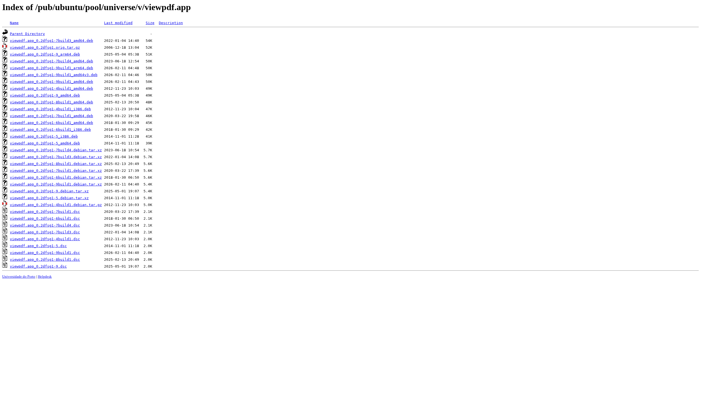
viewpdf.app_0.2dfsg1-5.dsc (38, 246)
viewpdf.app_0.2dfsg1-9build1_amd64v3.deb (53, 75)
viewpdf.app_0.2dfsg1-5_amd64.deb (45, 143)
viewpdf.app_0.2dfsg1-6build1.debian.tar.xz (56, 177)
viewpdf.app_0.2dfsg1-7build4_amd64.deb (51, 61)
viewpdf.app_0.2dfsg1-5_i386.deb (44, 136)
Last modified (118, 23)
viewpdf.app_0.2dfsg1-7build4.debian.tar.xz (56, 150)
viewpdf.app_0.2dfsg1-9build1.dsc (45, 253)
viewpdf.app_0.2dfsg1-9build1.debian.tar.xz (56, 184)
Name (14, 23)
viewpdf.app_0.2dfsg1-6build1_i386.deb (50, 130)
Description (171, 23)
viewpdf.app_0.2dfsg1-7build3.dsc (45, 232)
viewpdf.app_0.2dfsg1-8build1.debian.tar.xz (56, 164)
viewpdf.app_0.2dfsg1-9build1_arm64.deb (51, 68)
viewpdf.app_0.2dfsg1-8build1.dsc (45, 259)
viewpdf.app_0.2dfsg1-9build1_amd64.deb (51, 82)
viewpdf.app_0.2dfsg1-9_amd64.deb (45, 95)
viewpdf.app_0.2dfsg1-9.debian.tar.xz (49, 191)
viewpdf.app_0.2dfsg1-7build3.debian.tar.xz (56, 157)
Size (150, 23)
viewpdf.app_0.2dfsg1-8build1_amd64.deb (51, 102)
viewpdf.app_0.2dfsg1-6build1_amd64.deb (51, 123)
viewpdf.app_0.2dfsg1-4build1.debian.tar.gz (56, 205)
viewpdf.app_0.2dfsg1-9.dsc (38, 266)
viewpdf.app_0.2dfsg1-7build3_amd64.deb (51, 41)
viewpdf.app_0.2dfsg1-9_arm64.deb (45, 54)
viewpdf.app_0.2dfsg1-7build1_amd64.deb (51, 116)
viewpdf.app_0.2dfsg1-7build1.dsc (45, 212)
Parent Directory (27, 34)
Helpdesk (45, 276)
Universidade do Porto (18, 276)
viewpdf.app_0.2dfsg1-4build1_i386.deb (50, 109)
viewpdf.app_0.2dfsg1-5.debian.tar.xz (49, 198)
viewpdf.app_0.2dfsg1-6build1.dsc (45, 218)
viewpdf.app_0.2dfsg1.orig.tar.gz (45, 47)
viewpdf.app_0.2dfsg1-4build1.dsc (45, 239)
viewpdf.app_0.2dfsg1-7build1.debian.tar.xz (56, 171)
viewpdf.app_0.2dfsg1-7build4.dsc (45, 225)
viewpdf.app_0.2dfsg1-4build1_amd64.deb (51, 88)
